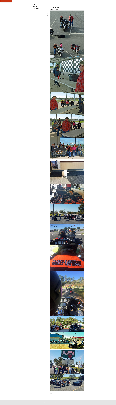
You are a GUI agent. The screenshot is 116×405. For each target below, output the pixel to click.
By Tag (34, 13)
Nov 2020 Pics (36, 8)
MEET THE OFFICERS (104, 1)
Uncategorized (59, 391)
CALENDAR (96, 1)
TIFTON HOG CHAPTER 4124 (6, 1)
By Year (34, 15)
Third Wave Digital (69, 402)
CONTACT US (112, 1)
